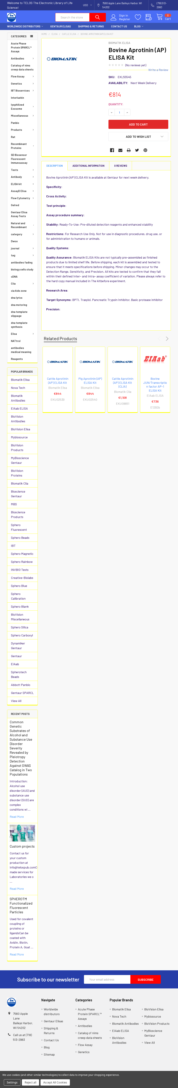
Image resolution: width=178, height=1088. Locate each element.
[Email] (120, 150)
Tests (14, 169)
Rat (13, 136)
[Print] (128, 150)
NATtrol (16, 340)
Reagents (17, 358)
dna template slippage (19, 313)
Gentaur (16, 656)
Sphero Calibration (18, 596)
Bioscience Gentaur (18, 493)
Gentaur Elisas (60, 26)
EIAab (15, 664)
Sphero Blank (20, 606)
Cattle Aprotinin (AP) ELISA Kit (57, 380)
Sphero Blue (19, 586)
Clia (13, 283)
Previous (160, 338)
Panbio (15, 122)
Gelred (15, 205)
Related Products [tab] (60, 338)
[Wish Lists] (140, 17)
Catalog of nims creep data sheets (22, 67)
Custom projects (22, 846)
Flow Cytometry (20, 198)
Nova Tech (18, 388)
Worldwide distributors (23, 26)
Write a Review (158, 70)
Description (54, 165)
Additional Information (88, 165)
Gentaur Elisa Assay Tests (19, 214)
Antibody (16, 176)
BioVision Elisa (20, 429)
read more (17, 816)
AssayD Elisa (18, 190)
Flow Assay (17, 76)
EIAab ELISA (19, 408)
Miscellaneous (19, 115)
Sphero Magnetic (22, 554)
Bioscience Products (18, 514)
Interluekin (17, 97)
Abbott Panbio (20, 685)
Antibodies (17, 58)
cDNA (14, 276)
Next (166, 338)
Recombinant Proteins (19, 145)
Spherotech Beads (19, 674)
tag (13, 255)
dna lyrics (16, 297)
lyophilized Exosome (17, 106)
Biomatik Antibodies (18, 398)
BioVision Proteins (17, 473)
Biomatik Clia (19, 483)
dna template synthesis (19, 324)
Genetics (16, 83)
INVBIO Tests (20, 570)
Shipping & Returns (91, 26)
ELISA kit (16, 184)
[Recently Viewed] (151, 17)
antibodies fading (22, 262)
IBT (13, 545)
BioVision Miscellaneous (20, 617)
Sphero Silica (19, 627)
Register (124, 19)
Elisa (14, 333)
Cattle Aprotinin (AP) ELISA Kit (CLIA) (122, 382)
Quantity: (115, 104)
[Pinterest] (145, 150)
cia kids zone (19, 290)
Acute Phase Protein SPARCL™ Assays (21, 47)
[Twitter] (137, 150)
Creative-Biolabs (22, 578)
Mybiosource (19, 437)
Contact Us (119, 26)
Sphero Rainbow (22, 562)
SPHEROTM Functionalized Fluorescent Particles (21, 905)
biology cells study (22, 269)
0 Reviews (120, 165)
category (16, 234)
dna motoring (19, 304)
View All (16, 701)
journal (15, 248)
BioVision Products (17, 447)
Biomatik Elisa (20, 379)
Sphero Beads (20, 537)
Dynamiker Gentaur (18, 645)
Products (16, 129)
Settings (12, 1082)
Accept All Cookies (55, 1082)
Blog (137, 26)
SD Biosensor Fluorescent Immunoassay (19, 158)
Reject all (30, 1082)
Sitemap (49, 1054)
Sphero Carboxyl (22, 635)
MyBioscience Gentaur (20, 460)
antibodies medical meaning (21, 349)
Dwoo (14, 241)
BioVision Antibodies (18, 418)
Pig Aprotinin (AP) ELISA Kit (90, 380)
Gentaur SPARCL (22, 693)
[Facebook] (112, 150)
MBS (14, 504)
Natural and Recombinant (19, 225)
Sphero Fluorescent (19, 527)
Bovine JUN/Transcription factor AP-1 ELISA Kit (155, 384)
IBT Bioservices (20, 90)
